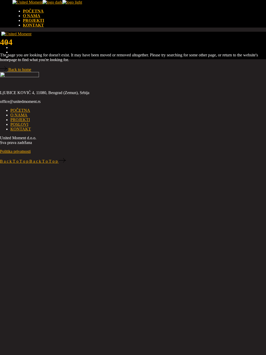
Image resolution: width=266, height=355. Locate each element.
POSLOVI (19, 124)
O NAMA (19, 115)
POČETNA (20, 110)
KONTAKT (20, 129)
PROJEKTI (20, 119)
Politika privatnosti (15, 151)
